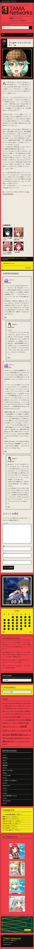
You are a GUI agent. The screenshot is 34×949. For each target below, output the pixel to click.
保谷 (15, 723)
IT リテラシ (5, 790)
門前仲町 (27, 741)
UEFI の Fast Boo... (7, 800)
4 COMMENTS (5, 259)
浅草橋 (16, 734)
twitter (8, 706)
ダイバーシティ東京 (14, 714)
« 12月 (3, 631)
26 (29, 626)
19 (29, 623)
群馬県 (27, 738)
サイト (4, 559)
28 (8, 629)
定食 (9, 730)
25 (25, 626)
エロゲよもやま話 (6, 775)
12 (29, 620)
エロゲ (16, 711)
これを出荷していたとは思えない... (10, 780)
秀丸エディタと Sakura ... (8, 770)
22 (12, 626)
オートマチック (24, 258)
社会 (13, 738)
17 (21, 623)
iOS (13, 703)
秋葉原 (21, 738)
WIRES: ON (29, 34)
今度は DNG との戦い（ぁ (8, 821)
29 (12, 629)
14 (8, 623)
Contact (4, 760)
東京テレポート (18, 730)
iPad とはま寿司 (5, 825)
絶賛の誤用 (5, 765)
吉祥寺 (9, 726)
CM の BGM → (28, 267)
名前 (4, 546)
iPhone (18, 703)
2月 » (30, 631)
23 (17, 626)
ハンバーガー (13, 717)
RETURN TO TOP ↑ (7, 944)
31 (21, 629)
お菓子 (21, 705)
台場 (21, 723)
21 (8, 626)
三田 (11, 720)
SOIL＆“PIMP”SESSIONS (10, 258)
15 (12, 623)
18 (25, 623)
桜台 (26, 730)
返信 (5, 317)
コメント (5, 523)
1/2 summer (6, 703)
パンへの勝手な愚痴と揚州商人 (9, 814)
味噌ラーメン (16, 726)
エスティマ (18, 258)
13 (4, 623)
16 (17, 623)
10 (21, 620)
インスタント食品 (17, 708)
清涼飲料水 (27, 735)
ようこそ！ (5, 755)
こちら (19, 656)
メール (4, 552)
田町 (5, 738)
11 (25, 620)
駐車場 (4, 744)
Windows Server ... (7, 785)
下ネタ (19, 720)
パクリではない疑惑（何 (7, 830)
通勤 (6, 741)
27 (4, 629)
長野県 (22, 741)
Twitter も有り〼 (10, 667)
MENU (3, 34)
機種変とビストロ (6, 816)
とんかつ (27, 705)
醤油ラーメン (15, 741)
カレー (24, 711)
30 (17, 629)
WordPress (15, 705)
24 (21, 626)
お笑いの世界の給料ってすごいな (10, 795)
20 (4, 626)
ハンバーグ (24, 717)
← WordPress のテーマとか (8, 263)
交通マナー (10, 723)
